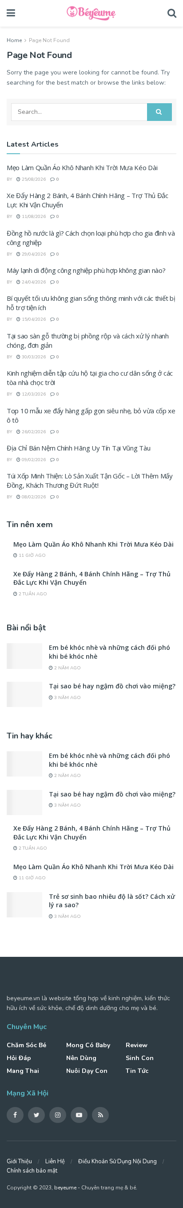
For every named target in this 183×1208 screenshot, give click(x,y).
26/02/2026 (33, 432)
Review (136, 1045)
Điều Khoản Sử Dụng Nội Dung (117, 1161)
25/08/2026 (33, 179)
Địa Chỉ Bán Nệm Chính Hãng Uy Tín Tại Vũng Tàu (78, 447)
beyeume (65, 1187)
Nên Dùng (81, 1058)
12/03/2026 (33, 394)
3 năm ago (67, 698)
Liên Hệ (55, 1161)
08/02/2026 (33, 497)
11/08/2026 (33, 217)
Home (14, 40)
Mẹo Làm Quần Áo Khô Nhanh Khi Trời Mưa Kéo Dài (82, 167)
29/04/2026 (33, 254)
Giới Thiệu (19, 1161)
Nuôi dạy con (86, 1071)
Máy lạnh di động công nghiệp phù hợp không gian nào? (86, 270)
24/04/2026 (33, 282)
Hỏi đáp (19, 1058)
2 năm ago (67, 668)
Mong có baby (88, 1045)
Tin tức (137, 1071)
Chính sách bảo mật (32, 1171)
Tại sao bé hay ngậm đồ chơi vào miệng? (112, 686)
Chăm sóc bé (26, 1045)
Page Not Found (49, 40)
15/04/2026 (33, 319)
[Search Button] (159, 112)
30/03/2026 (33, 357)
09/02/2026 (33, 460)
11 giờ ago (31, 555)
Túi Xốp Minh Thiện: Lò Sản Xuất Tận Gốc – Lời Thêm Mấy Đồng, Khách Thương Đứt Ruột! (90, 480)
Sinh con (140, 1058)
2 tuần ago (32, 594)
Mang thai (23, 1071)
